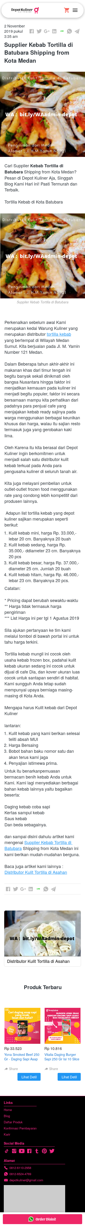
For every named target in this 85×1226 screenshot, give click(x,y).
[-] (6, 1151)
